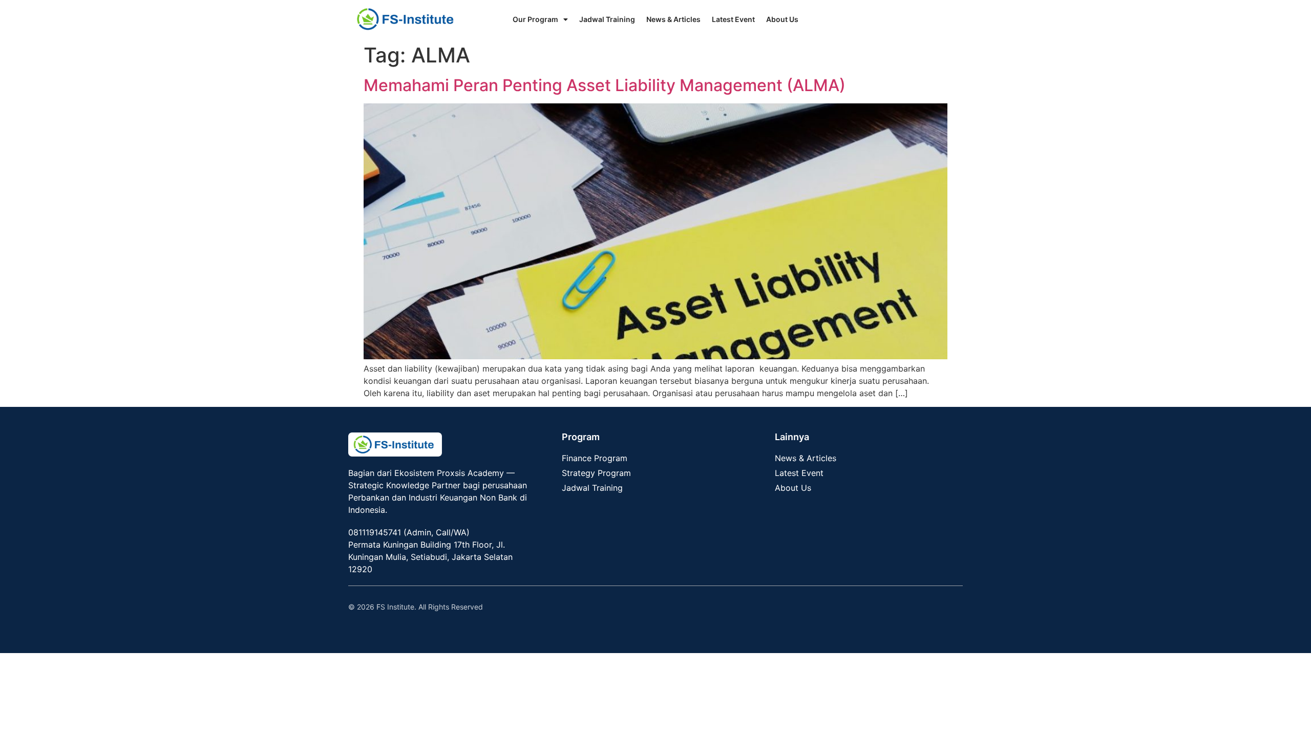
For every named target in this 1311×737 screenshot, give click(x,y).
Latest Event (733, 19)
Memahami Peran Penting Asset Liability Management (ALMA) (604, 85)
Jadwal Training (607, 19)
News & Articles (673, 19)
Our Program (535, 19)
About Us (782, 19)
